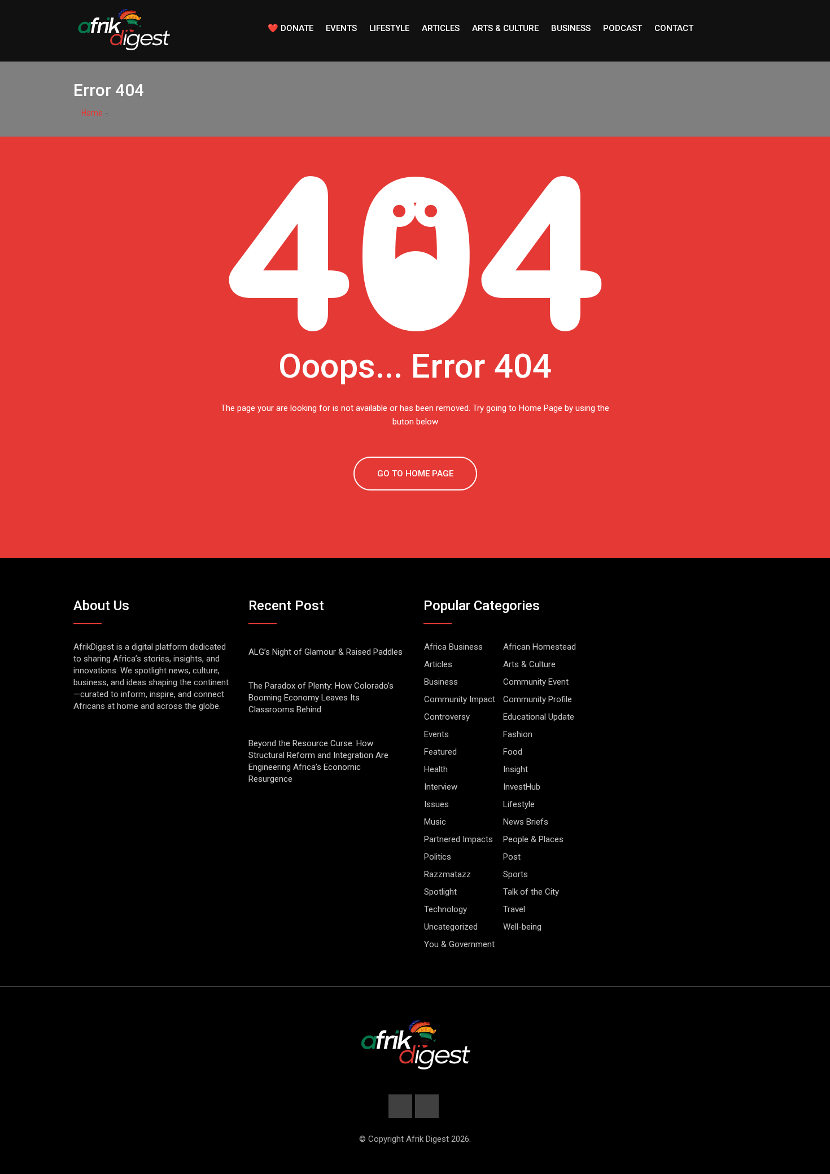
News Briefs (525, 822)
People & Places (533, 839)
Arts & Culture (505, 28)
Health (436, 769)
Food (512, 752)
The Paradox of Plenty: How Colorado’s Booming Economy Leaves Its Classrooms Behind (321, 698)
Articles (441, 28)
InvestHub (521, 787)
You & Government (459, 944)
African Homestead (539, 647)
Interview (440, 787)
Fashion (517, 734)
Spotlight (440, 892)
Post (512, 857)
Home (91, 112)
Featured (440, 752)
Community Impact (459, 699)
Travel (514, 909)
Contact (673, 28)
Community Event (536, 682)
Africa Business (453, 647)
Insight (515, 769)
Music (435, 822)
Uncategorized (451, 927)
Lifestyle (389, 28)
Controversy (447, 717)
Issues (436, 804)
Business (571, 28)
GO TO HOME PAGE (415, 473)
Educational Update (538, 717)
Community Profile (537, 699)
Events (341, 28)
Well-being (522, 927)
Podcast (622, 28)
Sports (515, 874)
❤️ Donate (290, 28)
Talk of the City (531, 892)
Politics (437, 857)
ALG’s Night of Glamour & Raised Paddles (325, 652)
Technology (445, 909)
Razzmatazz (447, 874)
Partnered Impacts (458, 839)
